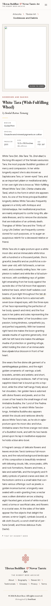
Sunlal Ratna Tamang (16, 113)
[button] (25, 57)
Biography (22, 580)
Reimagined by (25, 599)
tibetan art (31, 14)
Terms (44, 584)
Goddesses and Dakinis (25, 18)
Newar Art (35, 580)
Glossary (23, 584)
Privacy (34, 584)
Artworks (17, 14)
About (11, 580)
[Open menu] (46, 5)
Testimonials (9, 584)
